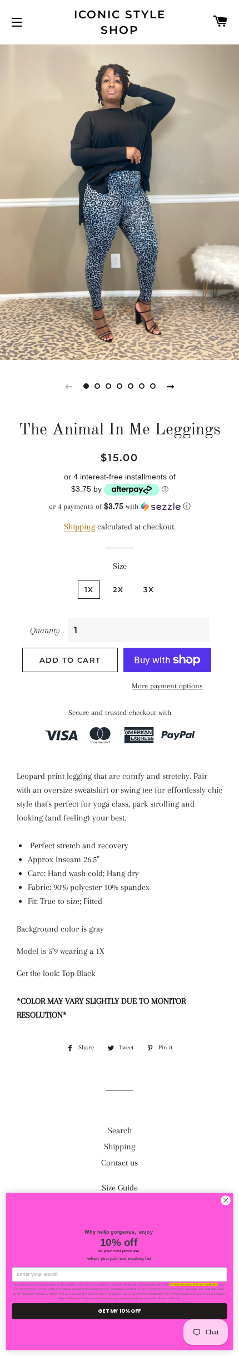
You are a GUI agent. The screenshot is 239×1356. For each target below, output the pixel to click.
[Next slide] (170, 386)
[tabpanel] (119, 201)
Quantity (45, 631)
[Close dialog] (226, 1200)
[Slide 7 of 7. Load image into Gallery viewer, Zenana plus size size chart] (152, 386)
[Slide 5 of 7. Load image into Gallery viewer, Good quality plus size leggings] (130, 386)
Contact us (119, 1163)
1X (89, 589)
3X (149, 589)
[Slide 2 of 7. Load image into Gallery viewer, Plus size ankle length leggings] (97, 386)
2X (118, 589)
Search (120, 1130)
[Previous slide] (68, 386)
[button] (119, 506)
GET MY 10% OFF (119, 1310)
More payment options (167, 686)
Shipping (79, 527)
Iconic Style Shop (120, 22)
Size (120, 566)
